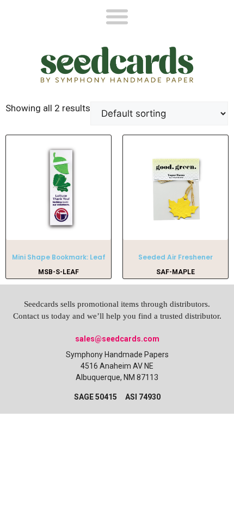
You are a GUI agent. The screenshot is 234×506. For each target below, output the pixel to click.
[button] (117, 16)
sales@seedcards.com (117, 338)
